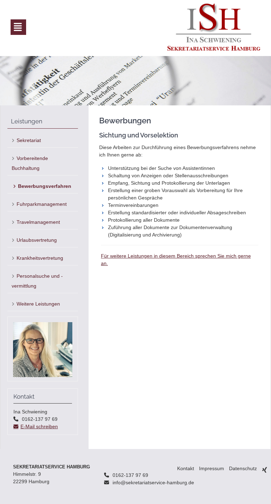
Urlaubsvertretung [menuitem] (37, 240)
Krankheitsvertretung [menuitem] (40, 258)
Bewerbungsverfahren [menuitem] (44, 186)
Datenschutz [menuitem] (243, 468)
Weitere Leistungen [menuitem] (38, 304)
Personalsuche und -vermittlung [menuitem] (37, 281)
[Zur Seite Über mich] (42, 375)
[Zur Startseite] (213, 27)
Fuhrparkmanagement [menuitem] (42, 204)
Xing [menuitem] (264, 469)
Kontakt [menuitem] (185, 468)
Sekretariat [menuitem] (29, 140)
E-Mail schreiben (39, 426)
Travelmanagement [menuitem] (38, 222)
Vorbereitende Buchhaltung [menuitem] (30, 163)
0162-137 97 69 (130, 475)
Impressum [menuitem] (211, 468)
